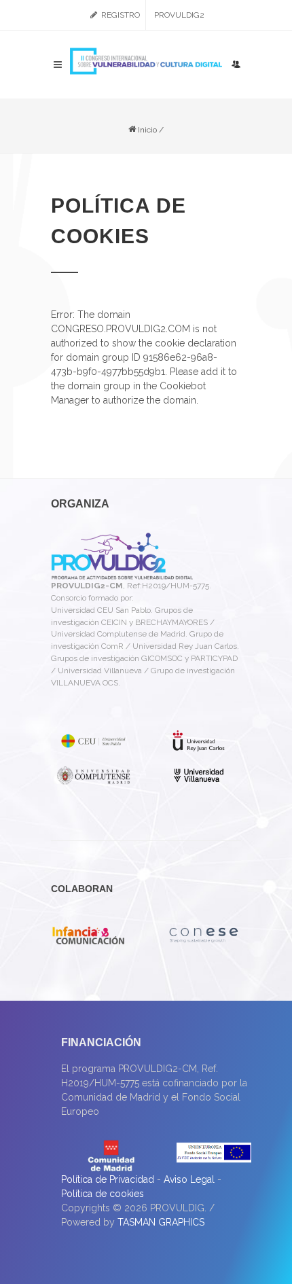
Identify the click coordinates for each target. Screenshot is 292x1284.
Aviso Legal (189, 1179)
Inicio (146, 130)
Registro (119, 15)
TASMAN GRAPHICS (160, 1222)
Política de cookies (102, 1193)
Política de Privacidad (107, 1179)
